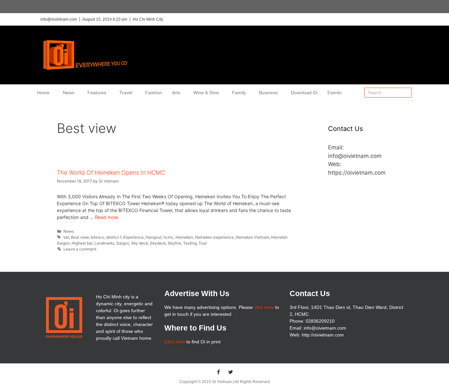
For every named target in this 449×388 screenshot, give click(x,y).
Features (96, 92)
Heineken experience (214, 237)
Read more (106, 217)
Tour (203, 243)
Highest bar (82, 243)
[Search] (407, 92)
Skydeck (158, 243)
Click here (174, 341)
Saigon (122, 243)
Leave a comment (79, 249)
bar (66, 237)
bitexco (97, 237)
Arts (176, 92)
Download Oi (304, 92)
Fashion (153, 92)
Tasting (190, 243)
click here (264, 307)
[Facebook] (218, 372)
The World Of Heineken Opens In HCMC (111, 172)
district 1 (113, 237)
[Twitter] (230, 372)
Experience (133, 237)
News (68, 92)
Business (268, 92)
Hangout (153, 237)
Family (239, 92)
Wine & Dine (206, 92)
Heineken (184, 237)
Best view (80, 237)
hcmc (168, 237)
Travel (125, 92)
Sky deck (139, 243)
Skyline (174, 243)
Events (334, 92)
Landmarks (104, 243)
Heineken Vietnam (252, 237)
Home (43, 92)
